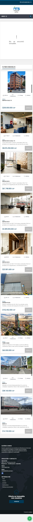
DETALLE (28, 107)
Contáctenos (5, 485)
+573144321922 (26, 2)
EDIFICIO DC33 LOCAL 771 (8, 140)
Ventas (4, 480)
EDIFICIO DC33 (5, 181)
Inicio (3, 478)
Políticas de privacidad (7, 487)
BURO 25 (4, 383)
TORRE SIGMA (5, 343)
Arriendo (4, 482)
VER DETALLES (16, 82)
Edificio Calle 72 (7, 100)
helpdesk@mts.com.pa (7, 470)
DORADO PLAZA (6, 302)
